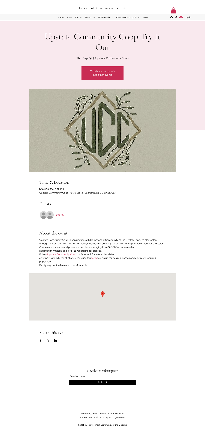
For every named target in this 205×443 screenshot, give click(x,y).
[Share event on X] (48, 340)
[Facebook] (176, 17)
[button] (173, 10)
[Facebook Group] (171, 17)
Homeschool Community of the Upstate (103, 8)
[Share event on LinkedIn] (55, 340)
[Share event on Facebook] (40, 340)
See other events (102, 74)
